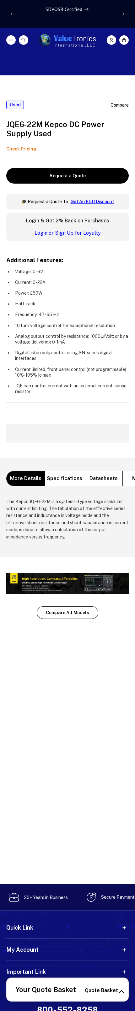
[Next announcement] (123, 14)
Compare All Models (67, 612)
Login (41, 233)
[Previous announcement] (12, 14)
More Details (25, 478)
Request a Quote (68, 175)
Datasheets (103, 478)
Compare (120, 105)
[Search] (23, 40)
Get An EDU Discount (92, 201)
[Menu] (11, 40)
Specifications (64, 478)
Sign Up (64, 233)
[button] (124, 40)
